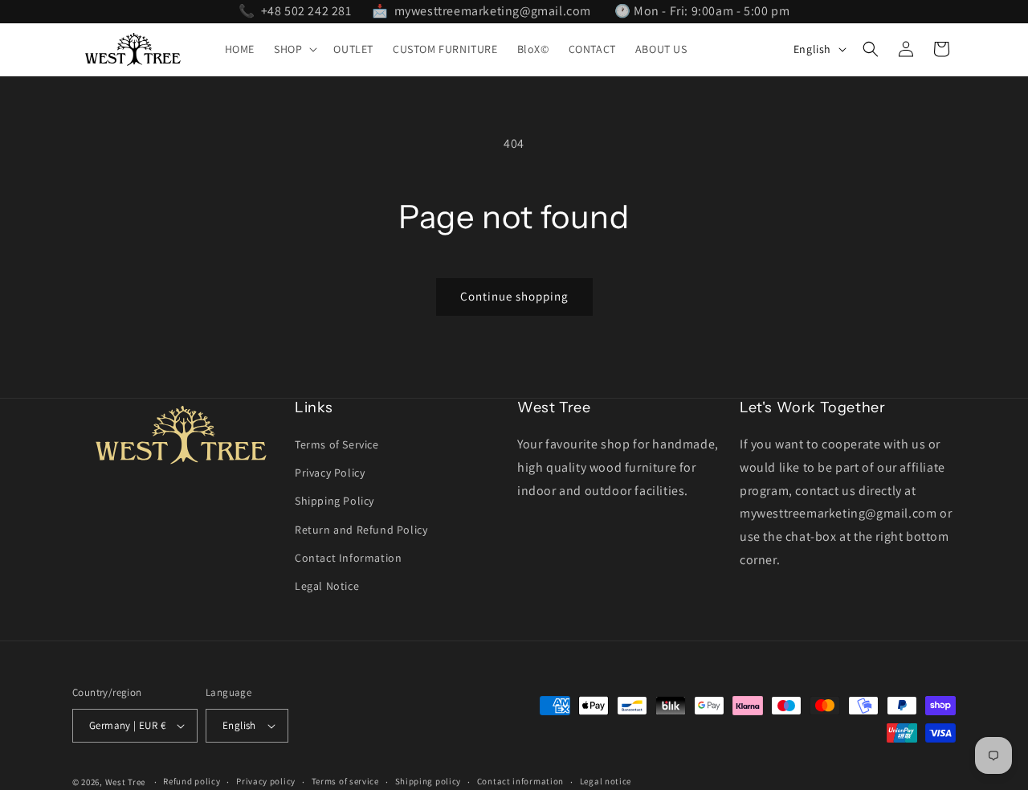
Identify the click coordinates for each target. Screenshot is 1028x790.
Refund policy (191, 781)
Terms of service (345, 781)
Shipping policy (428, 781)
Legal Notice (327, 586)
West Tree (125, 782)
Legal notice (605, 781)
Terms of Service (337, 444)
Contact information (520, 781)
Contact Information (348, 558)
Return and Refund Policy (361, 529)
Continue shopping (514, 296)
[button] (294, 49)
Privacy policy (266, 781)
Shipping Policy (334, 500)
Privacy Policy (330, 472)
